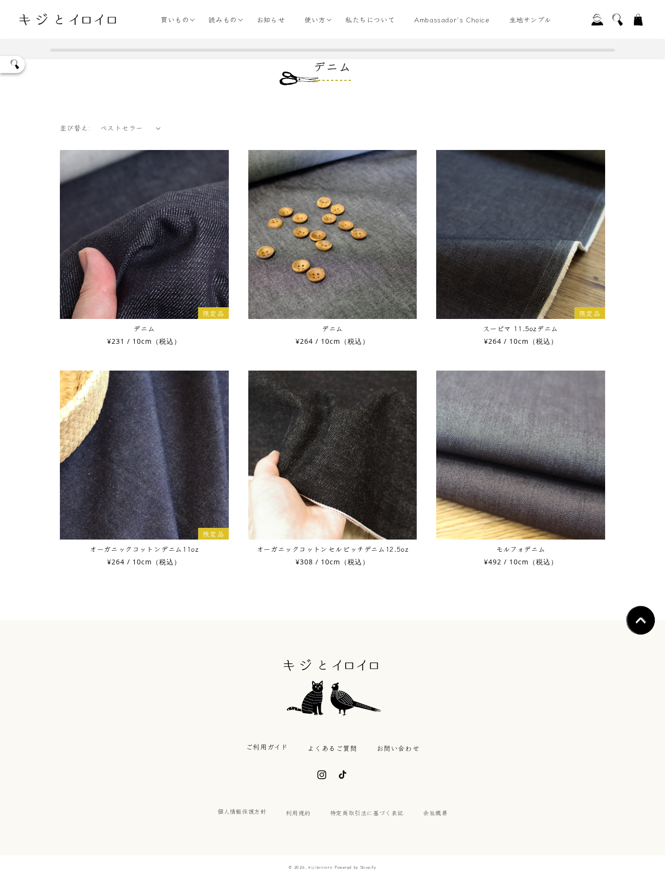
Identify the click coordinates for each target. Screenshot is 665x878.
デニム (144, 328)
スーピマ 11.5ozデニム (520, 328)
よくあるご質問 (332, 748)
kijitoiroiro (320, 867)
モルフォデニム (520, 548)
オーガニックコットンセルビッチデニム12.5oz (332, 548)
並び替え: (75, 127)
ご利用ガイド (267, 746)
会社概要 (435, 812)
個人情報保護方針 (242, 811)
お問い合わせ (398, 748)
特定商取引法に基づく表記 (367, 812)
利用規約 (298, 812)
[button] (175, 19)
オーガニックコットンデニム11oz (144, 548)
